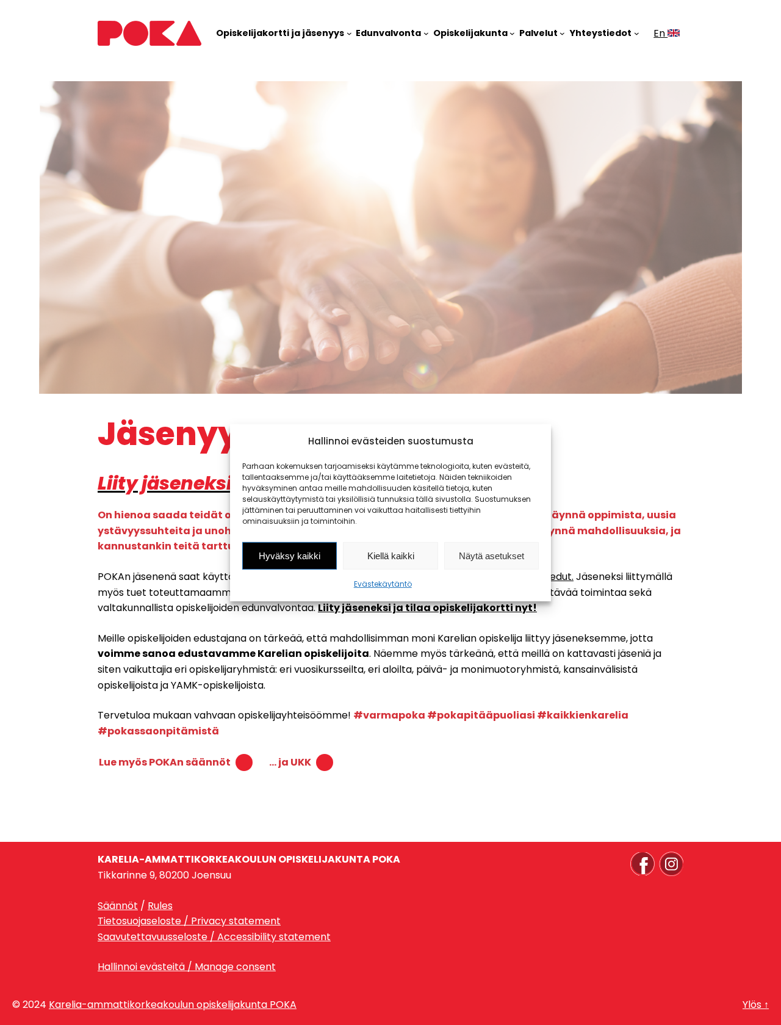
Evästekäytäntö (383, 584)
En (660, 33)
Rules (160, 906)
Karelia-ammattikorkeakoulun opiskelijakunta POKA (173, 1005)
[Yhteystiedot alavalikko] (636, 33)
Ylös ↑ (756, 1005)
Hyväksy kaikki (289, 556)
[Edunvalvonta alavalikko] (426, 33)
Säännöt (118, 906)
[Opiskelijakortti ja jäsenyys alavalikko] (349, 33)
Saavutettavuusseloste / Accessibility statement (214, 937)
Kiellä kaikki (390, 556)
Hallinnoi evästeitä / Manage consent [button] (187, 967)
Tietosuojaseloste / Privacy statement (189, 921)
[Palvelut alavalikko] (562, 33)
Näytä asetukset (491, 556)
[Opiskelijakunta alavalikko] (512, 33)
